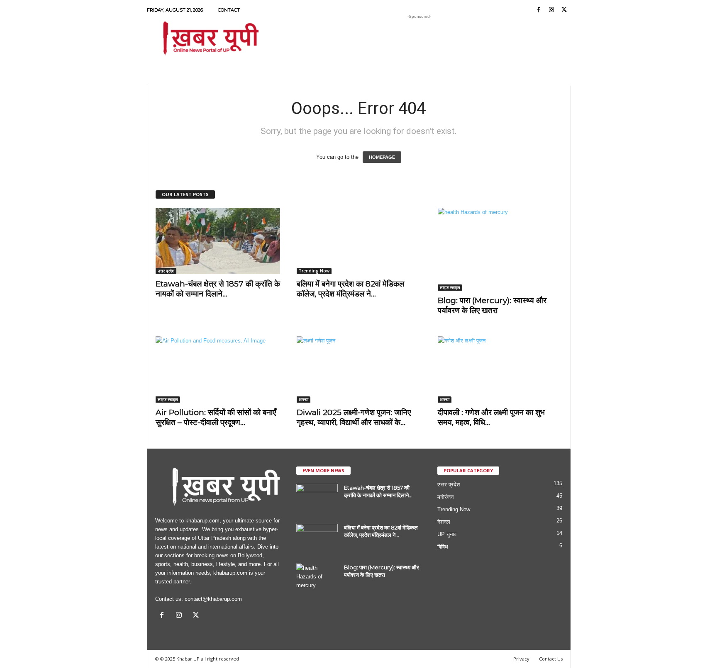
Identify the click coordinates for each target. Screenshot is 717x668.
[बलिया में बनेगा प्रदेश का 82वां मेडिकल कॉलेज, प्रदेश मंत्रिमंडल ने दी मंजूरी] (359, 241)
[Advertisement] (419, 39)
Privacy (521, 659)
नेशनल (443, 522)
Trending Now (314, 271)
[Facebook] (539, 10)
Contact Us (551, 659)
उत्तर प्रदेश (166, 271)
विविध (442, 547)
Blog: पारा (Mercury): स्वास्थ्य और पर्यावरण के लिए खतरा (492, 305)
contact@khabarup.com (213, 599)
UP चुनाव (446, 534)
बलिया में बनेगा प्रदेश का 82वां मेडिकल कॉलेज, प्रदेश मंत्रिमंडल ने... (350, 289)
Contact (229, 10)
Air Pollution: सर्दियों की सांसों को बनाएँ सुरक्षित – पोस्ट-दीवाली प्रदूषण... (216, 417)
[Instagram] (551, 10)
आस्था (303, 399)
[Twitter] (564, 10)
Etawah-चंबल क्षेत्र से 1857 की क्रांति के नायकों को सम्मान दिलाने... (218, 289)
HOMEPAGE (382, 157)
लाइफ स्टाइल (450, 287)
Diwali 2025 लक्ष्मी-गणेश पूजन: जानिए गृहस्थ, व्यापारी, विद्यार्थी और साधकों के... (354, 417)
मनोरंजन (445, 497)
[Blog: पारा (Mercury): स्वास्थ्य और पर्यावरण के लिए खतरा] (500, 249)
